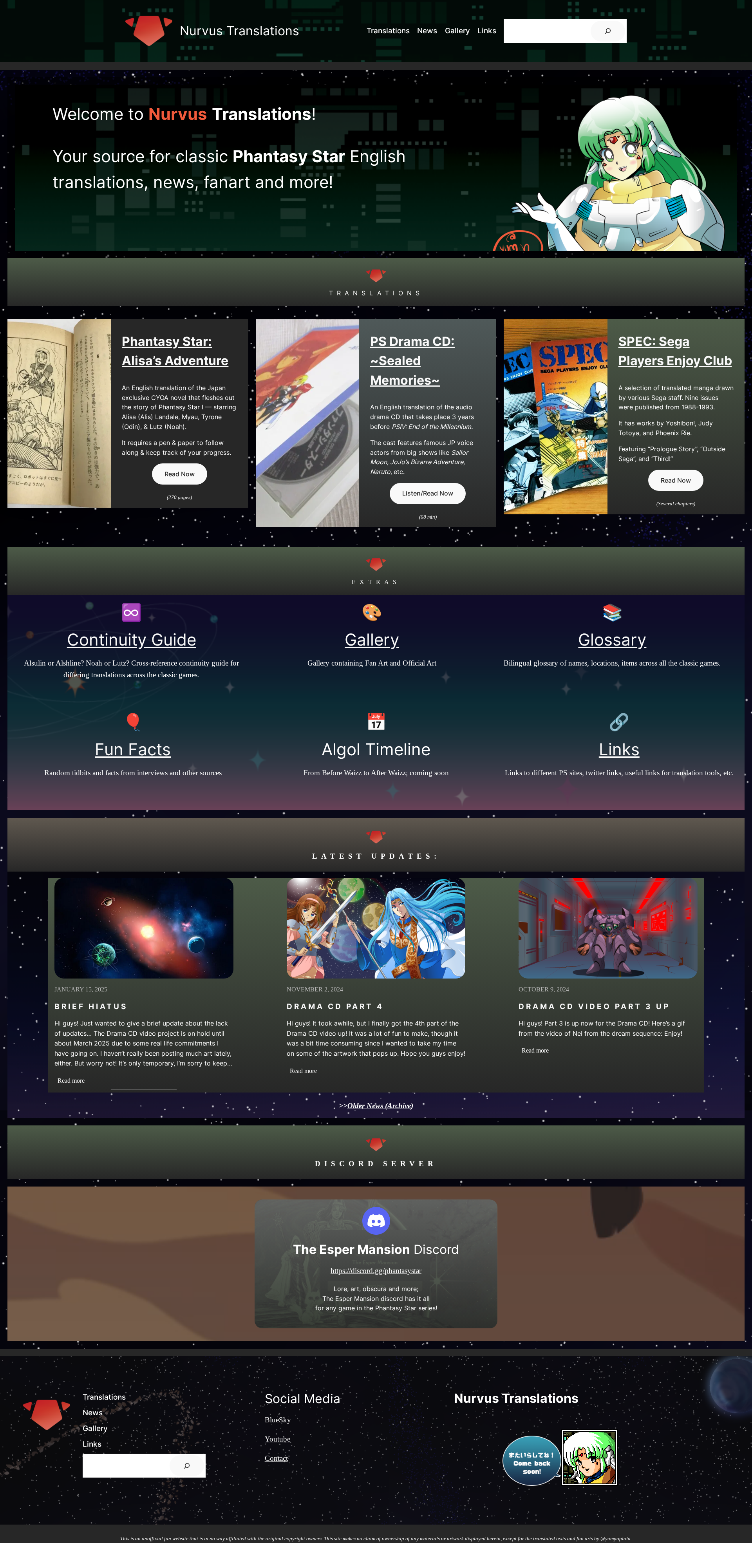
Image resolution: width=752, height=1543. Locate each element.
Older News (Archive (379, 1106)
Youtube (277, 1439)
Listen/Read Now (427, 493)
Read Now (179, 474)
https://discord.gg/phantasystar (376, 1270)
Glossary (612, 639)
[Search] (608, 31)
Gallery (372, 639)
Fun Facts (133, 749)
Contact (276, 1458)
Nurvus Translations (239, 30)
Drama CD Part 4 (335, 1006)
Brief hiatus (91, 1006)
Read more (76, 1081)
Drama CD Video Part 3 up (594, 1006)
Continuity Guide (131, 639)
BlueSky (278, 1420)
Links (619, 749)
